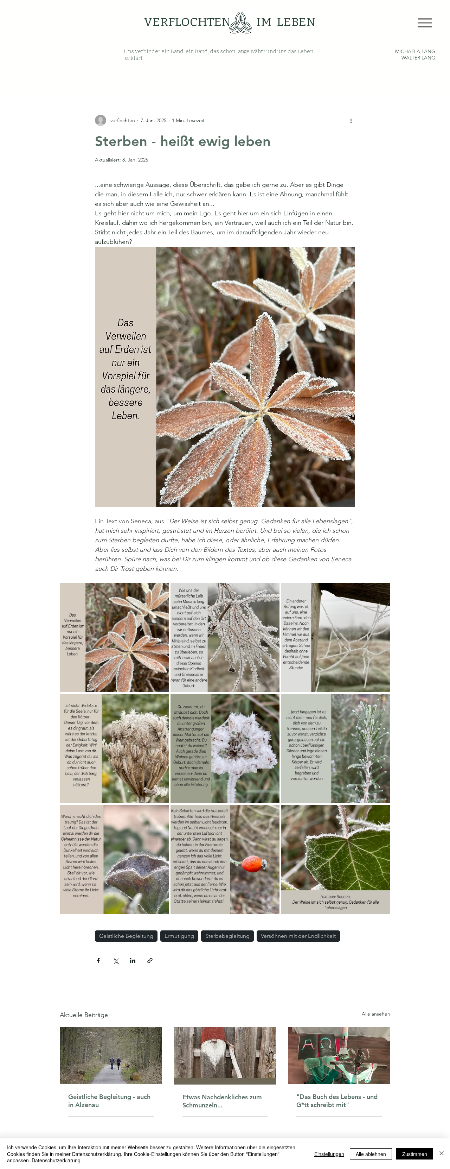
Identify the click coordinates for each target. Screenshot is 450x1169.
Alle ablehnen (371, 1153)
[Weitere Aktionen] (351, 120)
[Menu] (424, 22)
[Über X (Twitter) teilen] (115, 960)
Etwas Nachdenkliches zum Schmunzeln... (222, 1101)
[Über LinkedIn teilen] (132, 960)
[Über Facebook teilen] (98, 960)
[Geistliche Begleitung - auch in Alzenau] (111, 1055)
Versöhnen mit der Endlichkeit (298, 936)
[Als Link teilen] (150, 960)
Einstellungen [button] (329, 1153)
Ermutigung (179, 936)
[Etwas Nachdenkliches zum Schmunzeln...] (225, 1056)
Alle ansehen (376, 1014)
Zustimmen (414, 1153)
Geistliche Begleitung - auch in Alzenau (109, 1101)
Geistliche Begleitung (126, 936)
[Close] (441, 1153)
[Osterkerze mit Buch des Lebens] (339, 1055)
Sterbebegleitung (227, 936)
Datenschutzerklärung (56, 1160)
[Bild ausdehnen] (114, 637)
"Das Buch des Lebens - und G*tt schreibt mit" (337, 1101)
